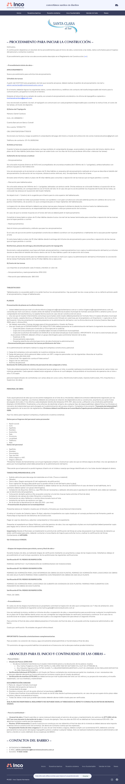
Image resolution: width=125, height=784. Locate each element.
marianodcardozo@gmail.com (19, 98)
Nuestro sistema (53, 13)
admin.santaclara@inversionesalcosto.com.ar (25, 85)
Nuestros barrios (34, 13)
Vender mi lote (92, 13)
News (106, 13)
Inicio (19, 13)
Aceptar (85, 776)
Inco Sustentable (73, 13)
